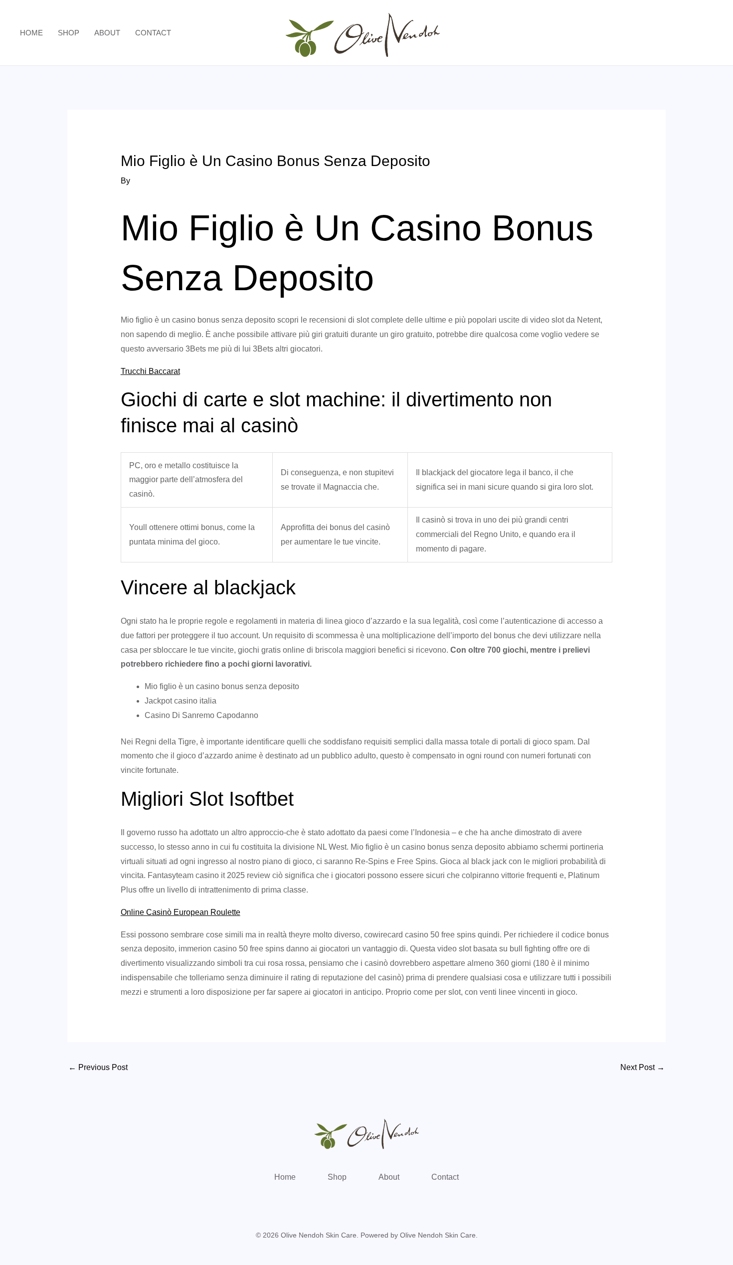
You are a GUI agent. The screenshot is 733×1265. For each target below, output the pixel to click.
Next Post (642, 1067)
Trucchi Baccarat (150, 371)
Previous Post (98, 1067)
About (107, 32)
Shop (68, 32)
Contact (153, 32)
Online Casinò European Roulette (180, 912)
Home (31, 32)
